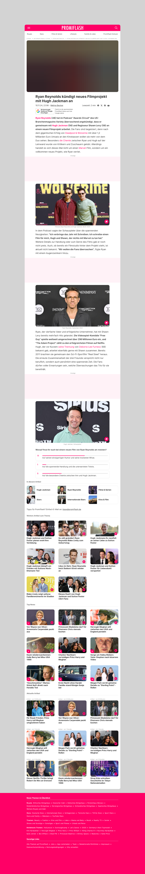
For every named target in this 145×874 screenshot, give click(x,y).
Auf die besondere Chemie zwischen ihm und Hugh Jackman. (69, 475)
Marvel (82, 148)
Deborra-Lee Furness (90, 346)
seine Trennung (66, 346)
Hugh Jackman (60, 125)
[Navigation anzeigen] (29, 28)
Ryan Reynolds (43, 118)
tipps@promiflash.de (72, 509)
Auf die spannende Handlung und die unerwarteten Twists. (68, 467)
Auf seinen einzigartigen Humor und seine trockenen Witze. (68, 458)
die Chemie (65, 140)
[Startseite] (72, 28)
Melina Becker (57, 105)
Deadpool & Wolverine (76, 133)
